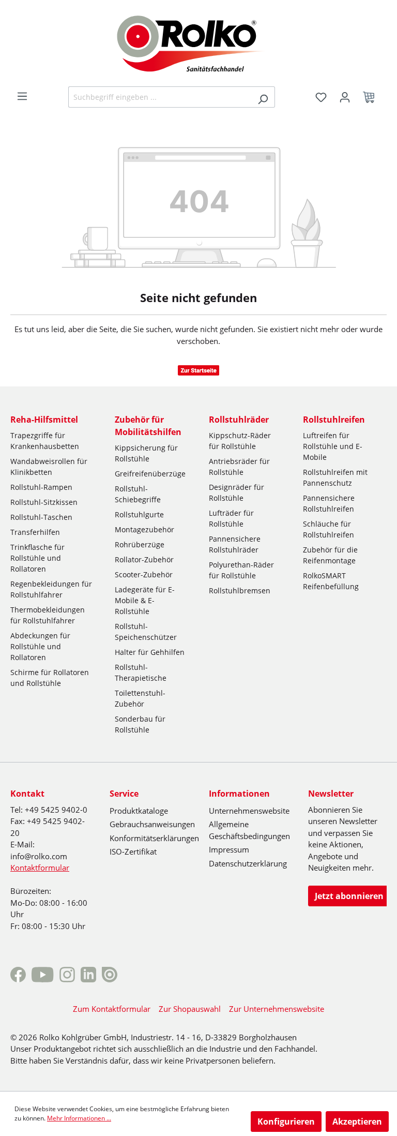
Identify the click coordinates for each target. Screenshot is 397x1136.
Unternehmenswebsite (249, 810)
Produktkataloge (139, 810)
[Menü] (22, 96)
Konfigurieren (286, 1121)
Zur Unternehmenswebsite (276, 1009)
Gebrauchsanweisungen (152, 824)
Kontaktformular (39, 867)
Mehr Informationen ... (79, 1118)
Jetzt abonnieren (349, 896)
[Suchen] (263, 97)
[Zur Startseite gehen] (199, 42)
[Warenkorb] (372, 97)
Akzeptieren (357, 1121)
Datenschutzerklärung (248, 863)
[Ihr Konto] (345, 97)
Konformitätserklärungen (154, 838)
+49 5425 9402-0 (56, 809)
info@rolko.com (38, 856)
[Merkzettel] (321, 97)
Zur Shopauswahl (190, 1009)
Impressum (229, 849)
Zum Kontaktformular (111, 1009)
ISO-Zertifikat (133, 851)
